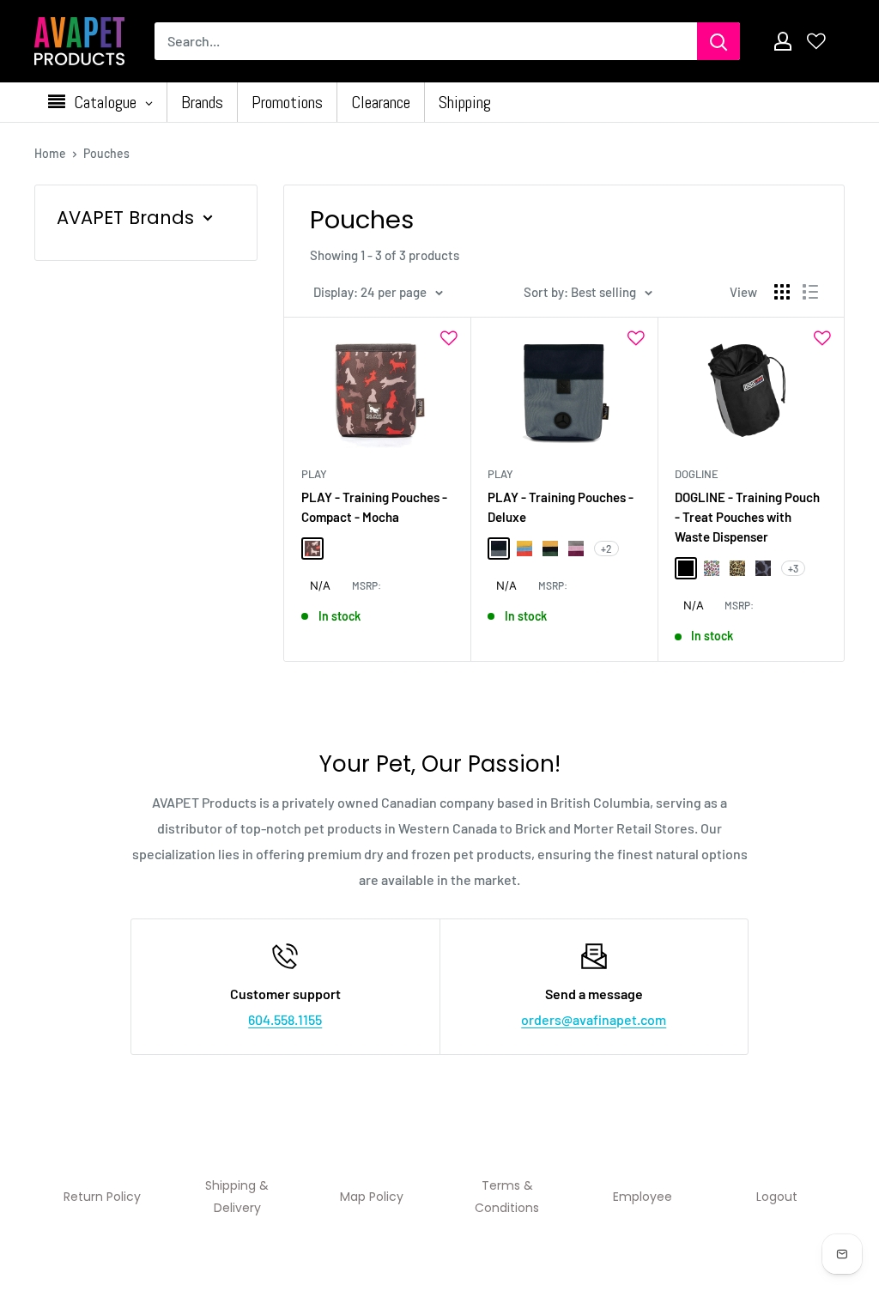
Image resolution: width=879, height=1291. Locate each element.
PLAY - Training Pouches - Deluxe (560, 506)
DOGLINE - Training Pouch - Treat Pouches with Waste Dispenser (747, 517)
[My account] (782, 41)
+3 (793, 568)
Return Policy (102, 1196)
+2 (606, 548)
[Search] (718, 41)
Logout (776, 1196)
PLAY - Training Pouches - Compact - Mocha (374, 506)
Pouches (106, 153)
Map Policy (371, 1196)
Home (50, 153)
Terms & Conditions (507, 1196)
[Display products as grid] (782, 292)
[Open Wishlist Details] (816, 41)
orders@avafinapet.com (593, 1019)
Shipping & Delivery (237, 1196)
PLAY (314, 474)
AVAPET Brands (125, 217)
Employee (642, 1196)
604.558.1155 (285, 1019)
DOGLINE (696, 474)
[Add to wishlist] (449, 338)
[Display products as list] (810, 292)
